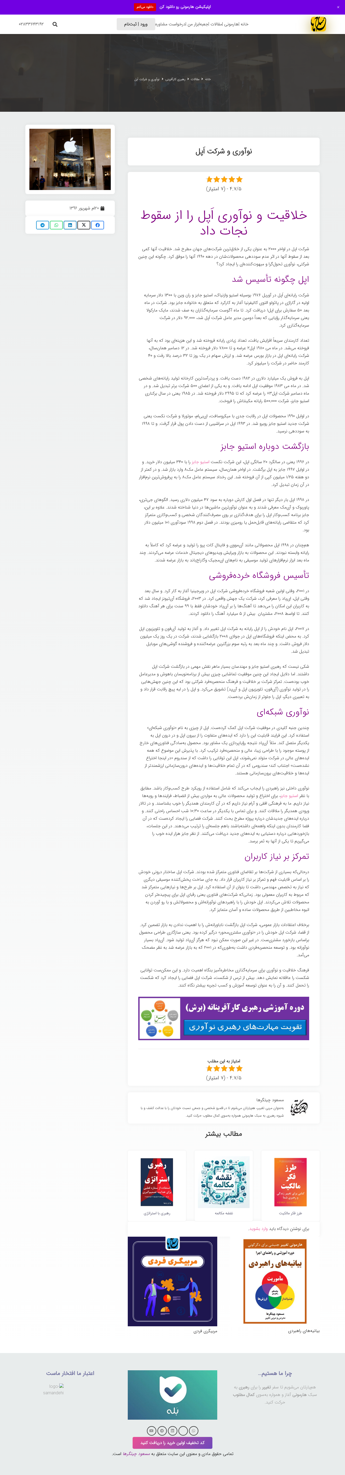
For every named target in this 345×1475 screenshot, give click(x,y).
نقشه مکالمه (224, 1213)
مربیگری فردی (205, 1331)
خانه (208, 79)
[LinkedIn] (172, 1431)
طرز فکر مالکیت (290, 1213)
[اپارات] (183, 1431)
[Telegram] (162, 1431)
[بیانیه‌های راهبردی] (275, 1240)
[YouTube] (151, 1431)
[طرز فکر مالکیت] (290, 1160)
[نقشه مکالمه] (224, 1160)
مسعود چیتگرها (136, 1453)
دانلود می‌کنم (145, 6)
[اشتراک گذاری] (97, 225)
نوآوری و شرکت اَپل (147, 79)
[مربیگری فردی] (172, 1240)
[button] (55, 24)
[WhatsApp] (193, 1431)
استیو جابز (200, 462)
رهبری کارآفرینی (175, 79)
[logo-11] (318, 24)
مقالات (195, 79)
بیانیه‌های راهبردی (304, 1330)
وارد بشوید (258, 1228)
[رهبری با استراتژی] (157, 1160)
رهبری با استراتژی (157, 1213)
